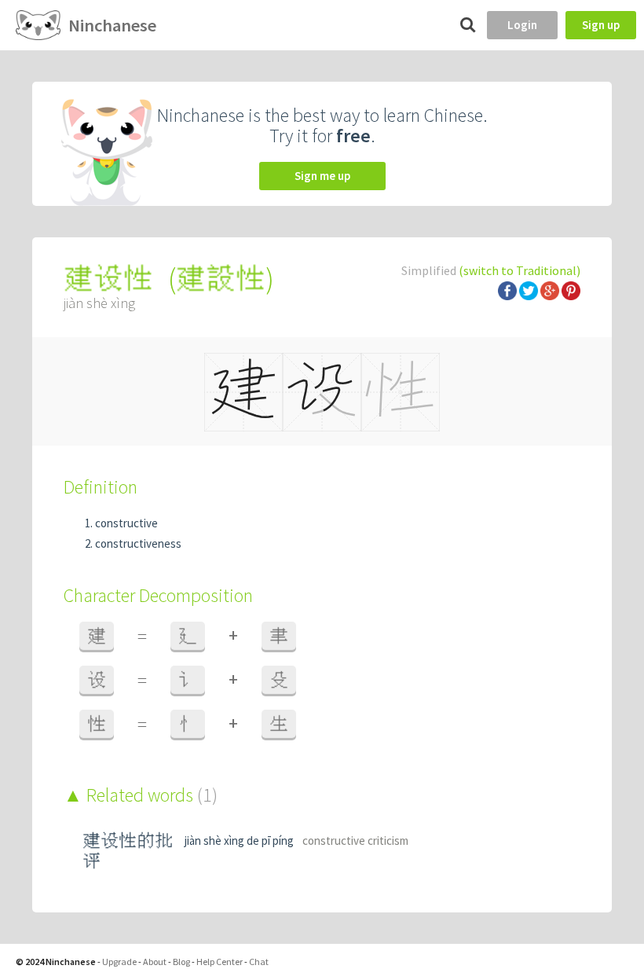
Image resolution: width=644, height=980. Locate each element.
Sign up (601, 24)
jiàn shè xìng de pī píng (239, 840)
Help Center (219, 961)
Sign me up (322, 175)
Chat (259, 961)
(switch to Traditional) (519, 270)
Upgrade (119, 961)
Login (522, 24)
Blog (181, 961)
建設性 (220, 278)
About (154, 961)
